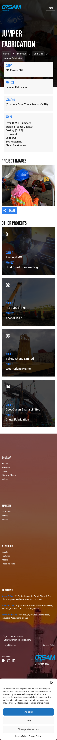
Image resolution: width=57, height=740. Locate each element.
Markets (6, 506)
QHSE (4, 471)
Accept (29, 711)
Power (5, 519)
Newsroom (7, 546)
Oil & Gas (38, 53)
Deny (28, 720)
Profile (5, 463)
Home (6, 53)
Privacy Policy (35, 736)
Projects (21, 53)
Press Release (8, 564)
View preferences (28, 729)
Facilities (6, 467)
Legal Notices (10, 645)
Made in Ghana (9, 475)
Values (5, 479)
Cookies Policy (21, 736)
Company (6, 458)
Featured (6, 556)
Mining (5, 515)
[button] (52, 682)
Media (5, 560)
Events (5, 552)
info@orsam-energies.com (18, 640)
